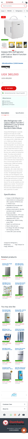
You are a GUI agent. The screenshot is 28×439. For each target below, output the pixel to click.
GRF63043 (10, 246)
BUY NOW (10, 88)
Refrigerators (19, 11)
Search (24, 6)
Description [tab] (5, 113)
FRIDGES (9, 11)
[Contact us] (23, 430)
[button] (25, 16)
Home (2, 11)
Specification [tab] (20, 113)
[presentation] (26, 395)
